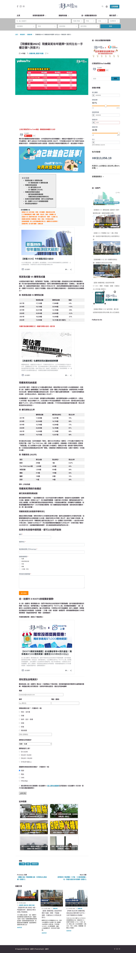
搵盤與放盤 (63, 15)
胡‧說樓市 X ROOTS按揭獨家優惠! (36, 201)
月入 (93, 139)
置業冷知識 (39, 53)
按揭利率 (95, 119)
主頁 (18, 15)
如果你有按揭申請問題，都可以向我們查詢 (39, 199)
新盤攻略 (29, 34)
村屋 (22, 564)
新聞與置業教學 (38, 15)
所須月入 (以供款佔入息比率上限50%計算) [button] (106, 167)
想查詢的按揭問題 (25, 574)
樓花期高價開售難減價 (35, 194)
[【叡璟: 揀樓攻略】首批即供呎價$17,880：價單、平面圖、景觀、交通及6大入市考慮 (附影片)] (92, 279)
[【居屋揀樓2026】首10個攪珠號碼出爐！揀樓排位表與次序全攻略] (92, 256)
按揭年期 (95, 127)
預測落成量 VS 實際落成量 (33, 180)
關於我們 (112, 15)
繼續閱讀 (19, 927)
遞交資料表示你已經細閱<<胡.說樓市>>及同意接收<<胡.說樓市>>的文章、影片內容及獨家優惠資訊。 (51, 787)
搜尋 (110, 26)
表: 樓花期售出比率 (34, 187)
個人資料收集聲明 (53, 786)
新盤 (28, 864)
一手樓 (22, 864)
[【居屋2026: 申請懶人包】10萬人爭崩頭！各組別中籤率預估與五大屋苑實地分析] (92, 230)
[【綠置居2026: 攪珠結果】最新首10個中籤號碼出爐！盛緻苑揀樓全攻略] (92, 207)
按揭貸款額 (95, 112)
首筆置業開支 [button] (97, 177)
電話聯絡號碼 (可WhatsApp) (28, 549)
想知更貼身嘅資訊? (31, 203)
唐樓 (22, 566)
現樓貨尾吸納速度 (31, 185)
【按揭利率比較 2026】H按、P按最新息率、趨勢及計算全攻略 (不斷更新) (27, 910)
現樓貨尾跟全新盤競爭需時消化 (38, 197)
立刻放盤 (114, 7)
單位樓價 (95, 92)
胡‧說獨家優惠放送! (89, 15)
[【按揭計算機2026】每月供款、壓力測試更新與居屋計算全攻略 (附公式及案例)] (92, 306)
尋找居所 (22, 34)
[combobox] (78, 21)
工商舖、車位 (25, 569)
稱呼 (21, 534)
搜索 (115, 78)
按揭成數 (95, 100)
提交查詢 (23, 593)
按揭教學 (21, 905)
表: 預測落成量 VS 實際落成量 (38, 183)
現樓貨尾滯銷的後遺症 (32, 192)
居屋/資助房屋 (25, 561)
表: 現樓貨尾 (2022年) (35, 190)
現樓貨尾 (35, 864)
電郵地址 (22, 542)
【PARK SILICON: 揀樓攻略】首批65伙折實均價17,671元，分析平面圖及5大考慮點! (76, 913)
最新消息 (26, 905)
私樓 (22, 558)
